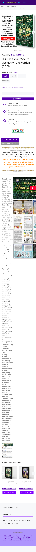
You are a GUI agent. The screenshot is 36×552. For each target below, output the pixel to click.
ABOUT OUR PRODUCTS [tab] (10, 143)
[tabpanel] (18, 31)
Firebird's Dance (26, 483)
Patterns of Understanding (9, 483)
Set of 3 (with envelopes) (9, 488)
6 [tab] (20, 50)
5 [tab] (19, 50)
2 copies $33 (13, 76)
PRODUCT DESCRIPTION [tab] (10, 140)
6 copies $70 (5, 81)
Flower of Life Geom (11, 6)
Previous (2, 32)
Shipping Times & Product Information (12, 87)
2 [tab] (15, 50)
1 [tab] (14, 50)
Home (2, 6)
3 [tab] (16, 50)
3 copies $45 (22, 76)
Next (33, 32)
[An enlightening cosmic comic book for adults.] (18, 171)
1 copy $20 (5, 76)
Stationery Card (9, 481)
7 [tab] (21, 50)
